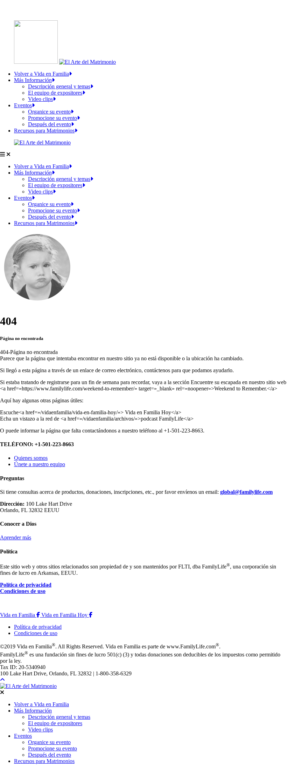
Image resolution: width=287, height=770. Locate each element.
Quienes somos (31, 458)
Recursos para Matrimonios (44, 131)
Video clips (40, 99)
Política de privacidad (25, 585)
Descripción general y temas (59, 86)
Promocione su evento (52, 118)
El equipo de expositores (55, 93)
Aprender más (15, 537)
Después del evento (49, 124)
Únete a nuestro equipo (39, 464)
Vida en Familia (20, 615)
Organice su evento (49, 112)
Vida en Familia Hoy (66, 615)
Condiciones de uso (23, 591)
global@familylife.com (246, 492)
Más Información (33, 80)
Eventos (23, 105)
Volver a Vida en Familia (41, 74)
